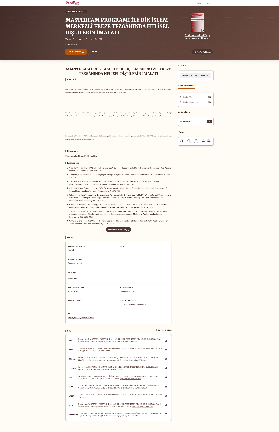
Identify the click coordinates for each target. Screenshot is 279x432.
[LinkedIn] (203, 141)
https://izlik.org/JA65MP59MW (81, 318)
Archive (182, 65)
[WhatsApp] (189, 141)
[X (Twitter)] (196, 141)
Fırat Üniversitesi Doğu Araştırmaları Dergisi (197, 36)
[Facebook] (182, 141)
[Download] (209, 121)
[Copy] (166, 341)
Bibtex (169, 330)
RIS (159, 330)
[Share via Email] (209, 141)
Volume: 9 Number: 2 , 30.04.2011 (195, 75)
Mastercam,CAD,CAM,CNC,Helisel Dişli (81, 156)
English (199, 3)
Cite (92, 52)
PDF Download (74, 52)
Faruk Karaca (71, 44)
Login (209, 3)
